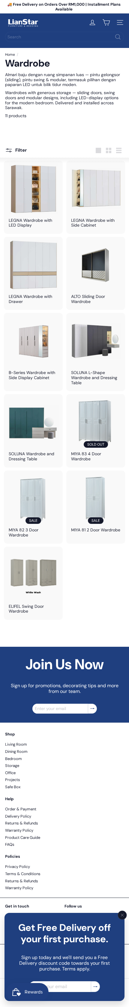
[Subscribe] (95, 987)
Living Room (16, 744)
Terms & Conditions (22, 873)
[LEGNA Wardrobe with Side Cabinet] (96, 197)
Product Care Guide (22, 837)
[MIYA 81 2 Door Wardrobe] (96, 505)
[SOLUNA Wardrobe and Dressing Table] (33, 430)
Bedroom (13, 758)
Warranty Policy (19, 830)
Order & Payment (20, 809)
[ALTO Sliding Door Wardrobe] (96, 273)
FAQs (9, 844)
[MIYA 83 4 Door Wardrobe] (96, 430)
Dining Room (16, 751)
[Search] (118, 37)
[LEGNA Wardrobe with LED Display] (33, 197)
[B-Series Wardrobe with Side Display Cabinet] (33, 349)
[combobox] (64, 37)
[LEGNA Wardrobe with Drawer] (33, 273)
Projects (12, 779)
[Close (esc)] (122, 915)
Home (10, 54)
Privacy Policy (17, 866)
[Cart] (106, 22)
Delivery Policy (18, 816)
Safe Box (12, 786)
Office (10, 772)
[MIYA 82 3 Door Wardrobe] (33, 507)
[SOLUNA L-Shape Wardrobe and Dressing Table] (96, 352)
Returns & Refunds (21, 823)
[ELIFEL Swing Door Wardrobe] (33, 583)
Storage (12, 765)
